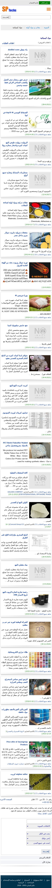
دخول (48, 880)
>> (43, 802)
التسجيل (27, 880)
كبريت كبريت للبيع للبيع (19, 386)
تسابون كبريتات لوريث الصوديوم (15, 413)
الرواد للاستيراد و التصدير (15, 731)
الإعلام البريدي (44, 858)
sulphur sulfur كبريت (19, 774)
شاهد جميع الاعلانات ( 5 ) (43, 164)
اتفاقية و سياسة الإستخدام (11, 880)
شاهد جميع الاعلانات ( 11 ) (42, 492)
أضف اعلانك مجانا (45, 813)
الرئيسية (21, 882)
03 (45, 802)
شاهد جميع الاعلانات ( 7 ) (43, 405)
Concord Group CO (17, 524)
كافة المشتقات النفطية (19, 473)
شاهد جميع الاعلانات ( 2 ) (43, 72)
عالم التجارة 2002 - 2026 (26, 885)
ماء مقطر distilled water (18, 50)
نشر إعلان (44, 3)
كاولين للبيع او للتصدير (19, 502)
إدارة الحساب (33, 3)
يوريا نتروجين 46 (21, 295)
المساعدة (30, 882)
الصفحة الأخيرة (6, 799)
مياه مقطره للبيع (21, 565)
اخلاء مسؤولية (38, 880)
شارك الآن (46, 862)
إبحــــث (46, 851)
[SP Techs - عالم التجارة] (9, 11)
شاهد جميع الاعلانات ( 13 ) (42, 255)
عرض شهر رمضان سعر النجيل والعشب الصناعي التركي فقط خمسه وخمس (16, 82)
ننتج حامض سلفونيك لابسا (18, 326)
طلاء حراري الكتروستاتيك (18, 652)
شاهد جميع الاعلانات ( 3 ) (43, 134)
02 (48, 802)
